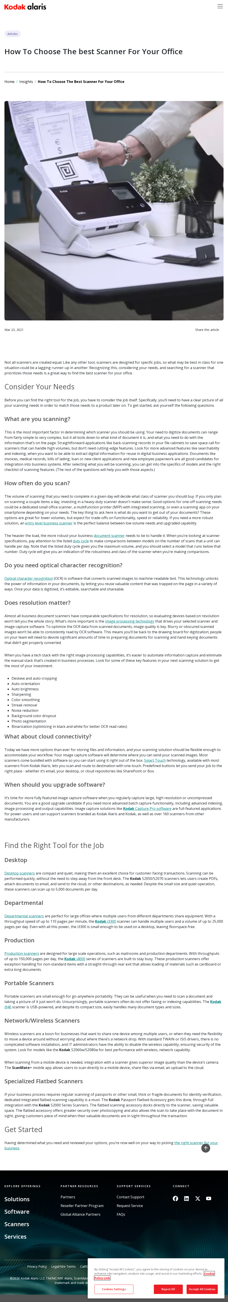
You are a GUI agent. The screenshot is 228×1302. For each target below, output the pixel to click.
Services (15, 1236)
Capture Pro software (147, 808)
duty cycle (81, 541)
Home (9, 81)
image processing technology (129, 621)
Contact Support (130, 1197)
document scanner (109, 535)
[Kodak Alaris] (25, 6)
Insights (26, 81)
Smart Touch (155, 760)
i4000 (74, 958)
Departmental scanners (24, 916)
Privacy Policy (37, 1266)
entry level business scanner (49, 523)
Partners (68, 1197)
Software (16, 1211)
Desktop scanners (19, 873)
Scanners (16, 1224)
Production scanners (21, 953)
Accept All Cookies (202, 1289)
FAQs (121, 1214)
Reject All (168, 1289)
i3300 (105, 921)
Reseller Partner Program (82, 1205)
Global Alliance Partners (80, 1214)
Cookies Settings (114, 1289)
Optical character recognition (28, 578)
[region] (156, 1278)
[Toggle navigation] (220, 6)
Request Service (130, 1205)
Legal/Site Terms (63, 1266)
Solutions (17, 1199)
